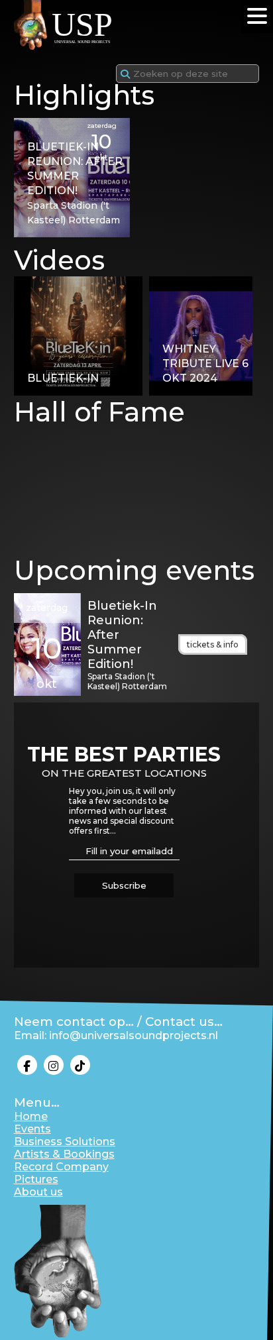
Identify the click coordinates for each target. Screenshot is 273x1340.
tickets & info (213, 644)
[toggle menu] (257, 16)
